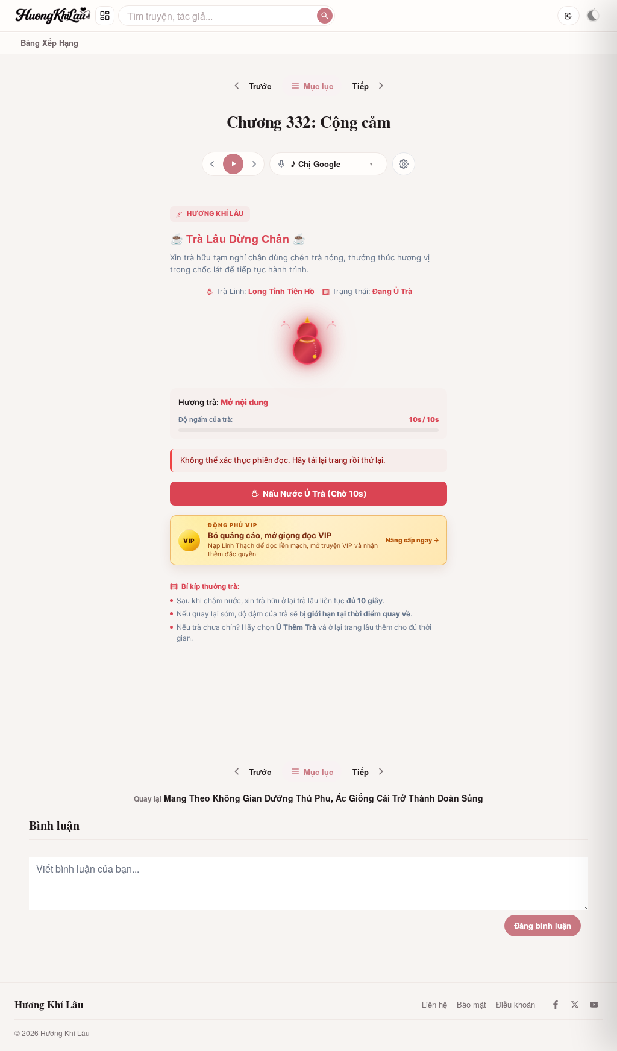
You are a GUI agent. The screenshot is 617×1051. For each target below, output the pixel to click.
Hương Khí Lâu (48, 1005)
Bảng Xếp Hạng (49, 42)
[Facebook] (555, 1004)
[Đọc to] (233, 164)
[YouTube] (594, 1004)
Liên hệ (434, 1004)
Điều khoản (515, 1004)
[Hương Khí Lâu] (53, 16)
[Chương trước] (212, 163)
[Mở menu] (104, 15)
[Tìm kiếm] (325, 16)
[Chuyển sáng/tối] (593, 15)
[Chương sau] (254, 163)
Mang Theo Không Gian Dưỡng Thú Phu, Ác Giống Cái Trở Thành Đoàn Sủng (308, 798)
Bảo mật (471, 1004)
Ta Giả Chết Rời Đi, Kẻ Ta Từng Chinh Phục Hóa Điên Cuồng (335, 732)
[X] (574, 1004)
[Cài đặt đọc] (403, 163)
